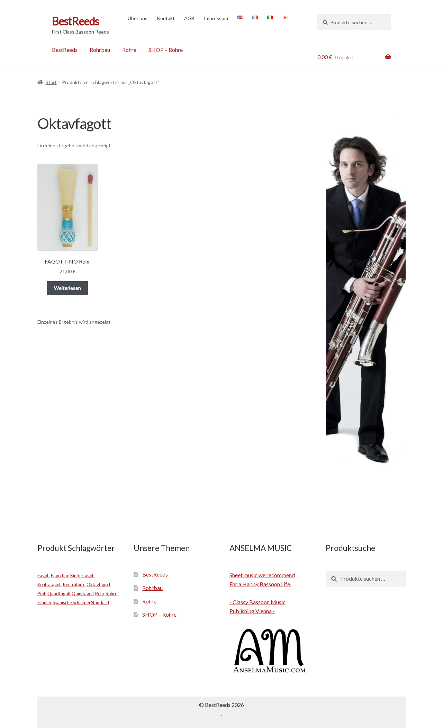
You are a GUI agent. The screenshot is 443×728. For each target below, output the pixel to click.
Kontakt (166, 18)
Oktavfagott (98, 584)
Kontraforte (74, 584)
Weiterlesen (67, 288)
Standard (100, 602)
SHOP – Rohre (165, 49)
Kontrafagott (49, 584)
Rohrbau (100, 49)
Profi (41, 593)
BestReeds (75, 21)
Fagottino (60, 575)
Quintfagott (83, 593)
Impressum (216, 18)
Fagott (43, 575)
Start (51, 82)
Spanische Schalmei (71, 602)
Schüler (44, 602)
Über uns (137, 18)
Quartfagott (59, 593)
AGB (189, 18)
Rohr (100, 593)
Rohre (129, 49)
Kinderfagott (82, 575)
